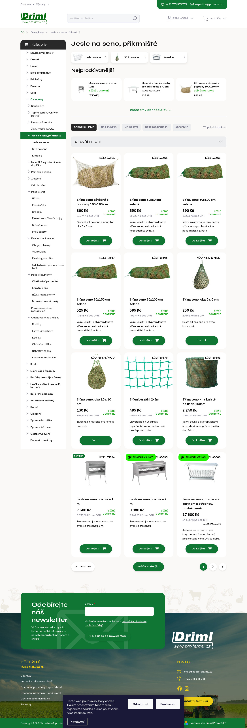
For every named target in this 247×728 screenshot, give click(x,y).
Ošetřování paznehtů (45, 281)
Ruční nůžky (39, 205)
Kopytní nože (40, 288)
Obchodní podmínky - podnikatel (41, 693)
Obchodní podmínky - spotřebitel (41, 687)
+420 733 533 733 (194, 678)
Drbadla (37, 211)
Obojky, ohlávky (41, 245)
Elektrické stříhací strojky (47, 218)
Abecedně (181, 127)
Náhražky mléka (41, 350)
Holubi (34, 66)
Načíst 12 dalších (148, 566)
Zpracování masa (40, 427)
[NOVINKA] (96, 474)
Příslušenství (39, 231)
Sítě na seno (39, 149)
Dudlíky (36, 324)
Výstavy (41, 4)
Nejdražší (131, 127)
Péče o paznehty (41, 274)
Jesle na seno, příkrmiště (46, 135)
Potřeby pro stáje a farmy (45, 377)
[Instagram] (186, 688)
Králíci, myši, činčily (41, 52)
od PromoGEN (217, 723)
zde (89, 713)
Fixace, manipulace (42, 238)
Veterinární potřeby (42, 400)
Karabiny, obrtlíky (42, 258)
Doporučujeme (84, 127)
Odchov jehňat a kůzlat (45, 317)
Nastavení (77, 721)
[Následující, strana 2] (213, 567)
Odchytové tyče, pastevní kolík (48, 266)
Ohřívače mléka (41, 344)
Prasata (35, 86)
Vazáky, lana (39, 251)
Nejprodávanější (156, 127)
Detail (201, 340)
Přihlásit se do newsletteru (108, 635)
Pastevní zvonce (41, 172)
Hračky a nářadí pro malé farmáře (45, 385)
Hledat (134, 18)
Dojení (34, 407)
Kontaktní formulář (195, 701)
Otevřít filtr (88, 142)
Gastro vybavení (40, 433)
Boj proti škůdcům (41, 393)
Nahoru (85, 566)
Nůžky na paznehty (43, 294)
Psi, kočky (36, 79)
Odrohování (38, 185)
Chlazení (35, 413)
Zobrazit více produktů (149, 110)
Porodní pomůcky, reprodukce (42, 309)
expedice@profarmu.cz (198, 671)
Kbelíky (36, 337)
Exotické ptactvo (40, 72)
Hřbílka (36, 198)
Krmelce (37, 155)
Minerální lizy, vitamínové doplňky (46, 163)
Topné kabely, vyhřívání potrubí (45, 114)
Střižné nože (39, 225)
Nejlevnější (109, 127)
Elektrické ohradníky (42, 370)
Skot (33, 92)
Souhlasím (167, 704)
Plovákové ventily (41, 122)
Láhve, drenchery (42, 331)
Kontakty (26, 704)
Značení (36, 178)
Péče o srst (38, 191)
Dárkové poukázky (41, 440)
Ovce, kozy (36, 99)
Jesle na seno (40, 142)
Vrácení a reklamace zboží (36, 681)
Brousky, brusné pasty (45, 301)
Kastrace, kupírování (44, 357)
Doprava (26, 4)
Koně (33, 364)
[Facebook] (179, 688)
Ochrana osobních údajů (35, 698)
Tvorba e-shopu (199, 723)
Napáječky (37, 106)
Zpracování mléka (41, 420)
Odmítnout (140, 704)
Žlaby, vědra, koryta (42, 128)
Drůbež (34, 59)
